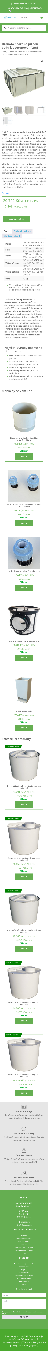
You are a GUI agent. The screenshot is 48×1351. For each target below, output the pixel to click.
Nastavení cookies (11, 1342)
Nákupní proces (24, 1241)
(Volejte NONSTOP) (24, 8)
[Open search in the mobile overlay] (24, 28)
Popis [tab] (6, 231)
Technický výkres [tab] (22, 231)
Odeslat (24, 1317)
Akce (24, 1284)
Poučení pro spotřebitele (24, 1247)
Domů (4, 51)
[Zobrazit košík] (41, 18)
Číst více (5, 193)
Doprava (24, 1244)
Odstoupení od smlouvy (24, 1250)
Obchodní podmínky (24, 1238)
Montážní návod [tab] (12, 236)
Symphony (33, 1345)
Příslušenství (24, 1281)
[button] (42, 61)
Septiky (24, 1270)
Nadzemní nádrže (24, 1278)
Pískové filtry (24, 1273)
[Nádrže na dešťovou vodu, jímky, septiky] (10, 18)
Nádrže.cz (28, 1336)
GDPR (24, 1253)
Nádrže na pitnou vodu (18, 51)
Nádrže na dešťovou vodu (24, 1264)
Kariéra (24, 1235)
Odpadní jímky (24, 1267)
